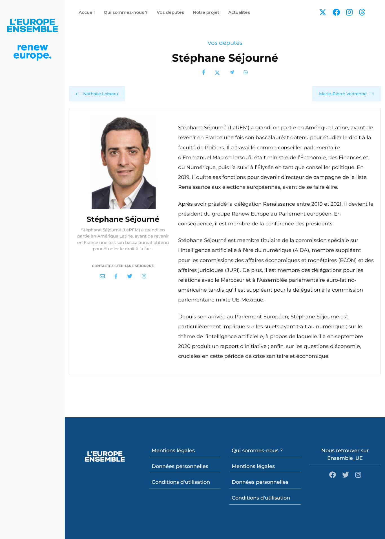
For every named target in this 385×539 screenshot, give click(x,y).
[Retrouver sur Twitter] (130, 276)
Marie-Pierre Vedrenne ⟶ (346, 93)
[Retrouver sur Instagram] (144, 276)
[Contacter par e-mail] (102, 276)
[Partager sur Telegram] (231, 72)
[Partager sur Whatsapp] (245, 72)
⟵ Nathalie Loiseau (97, 93)
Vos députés (224, 42)
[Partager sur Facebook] (204, 72)
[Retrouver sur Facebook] (116, 276)
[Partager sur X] (217, 72)
